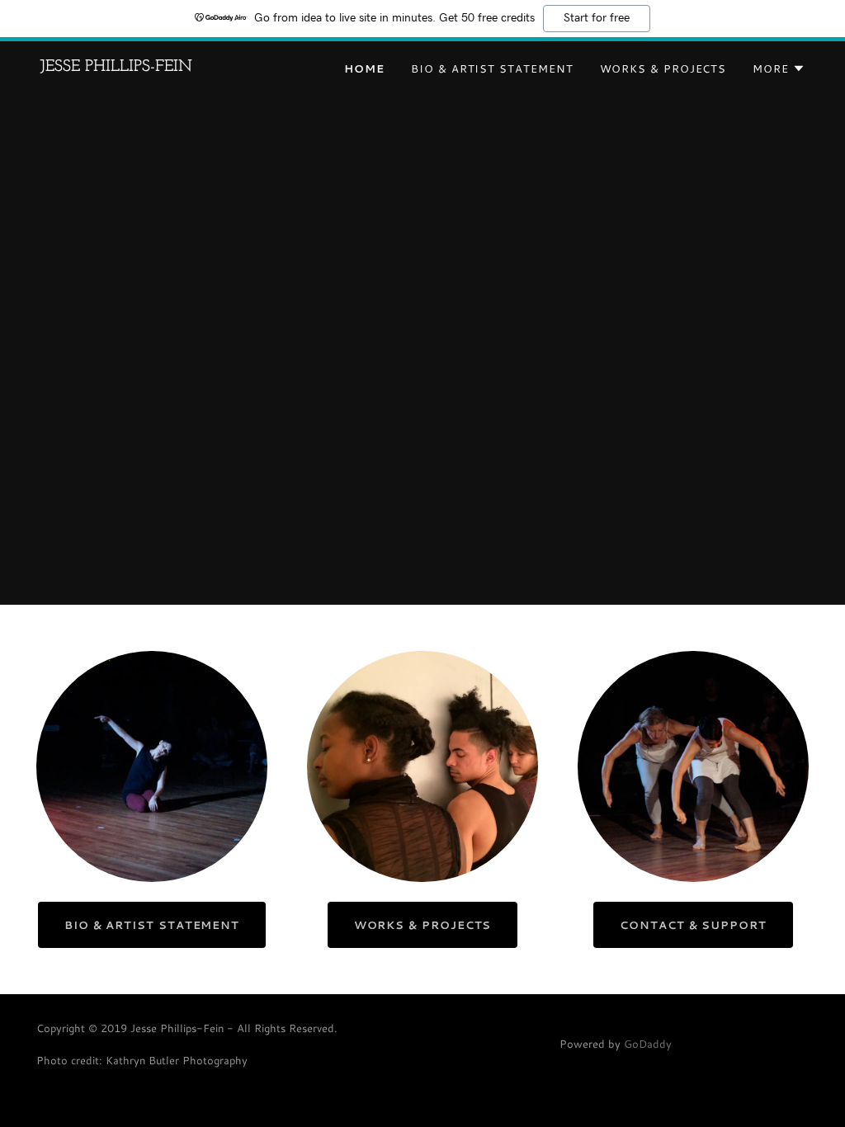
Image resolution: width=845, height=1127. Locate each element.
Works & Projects (423, 924)
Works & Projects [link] (663, 68)
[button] (779, 68)
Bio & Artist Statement (151, 924)
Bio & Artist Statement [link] (492, 68)
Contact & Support (693, 924)
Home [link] (364, 68)
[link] (116, 67)
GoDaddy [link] (648, 1043)
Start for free (597, 18)
